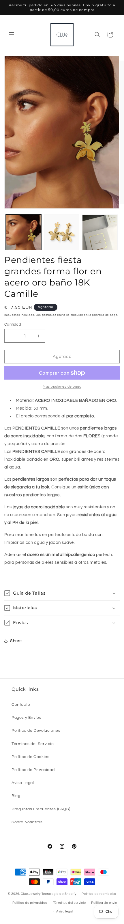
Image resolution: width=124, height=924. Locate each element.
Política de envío (104, 902)
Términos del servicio (69, 902)
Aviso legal (64, 911)
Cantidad (12, 324)
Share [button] (16, 641)
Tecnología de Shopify (59, 893)
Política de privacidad (30, 902)
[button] (11, 34)
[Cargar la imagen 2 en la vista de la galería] (62, 232)
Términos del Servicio (33, 744)
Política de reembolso (99, 893)
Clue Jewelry (31, 893)
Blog (16, 796)
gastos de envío (54, 314)
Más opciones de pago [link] (62, 387)
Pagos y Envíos (26, 718)
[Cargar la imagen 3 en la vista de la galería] (100, 232)
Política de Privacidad (33, 770)
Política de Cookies (30, 757)
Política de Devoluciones (36, 731)
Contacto (21, 705)
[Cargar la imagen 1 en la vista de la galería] (23, 232)
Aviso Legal (23, 783)
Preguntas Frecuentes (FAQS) (41, 809)
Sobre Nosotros (27, 822)
